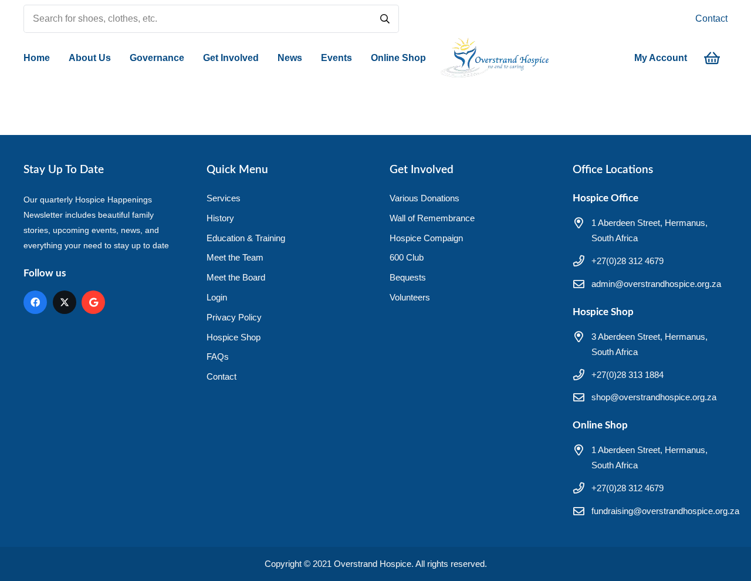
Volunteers (410, 297)
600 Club (407, 257)
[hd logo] (494, 58)
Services (224, 198)
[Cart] (712, 58)
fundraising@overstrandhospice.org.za (665, 511)
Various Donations (424, 198)
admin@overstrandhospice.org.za (656, 284)
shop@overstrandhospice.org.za (653, 397)
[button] (117, 58)
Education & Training (246, 238)
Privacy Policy (234, 317)
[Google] (93, 302)
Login (217, 297)
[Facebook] (35, 302)
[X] (64, 302)
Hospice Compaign (426, 238)
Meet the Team (235, 257)
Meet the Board (236, 277)
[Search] (385, 19)
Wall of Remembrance (432, 218)
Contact (711, 18)
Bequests (408, 277)
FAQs (218, 357)
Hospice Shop (234, 337)
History (220, 218)
